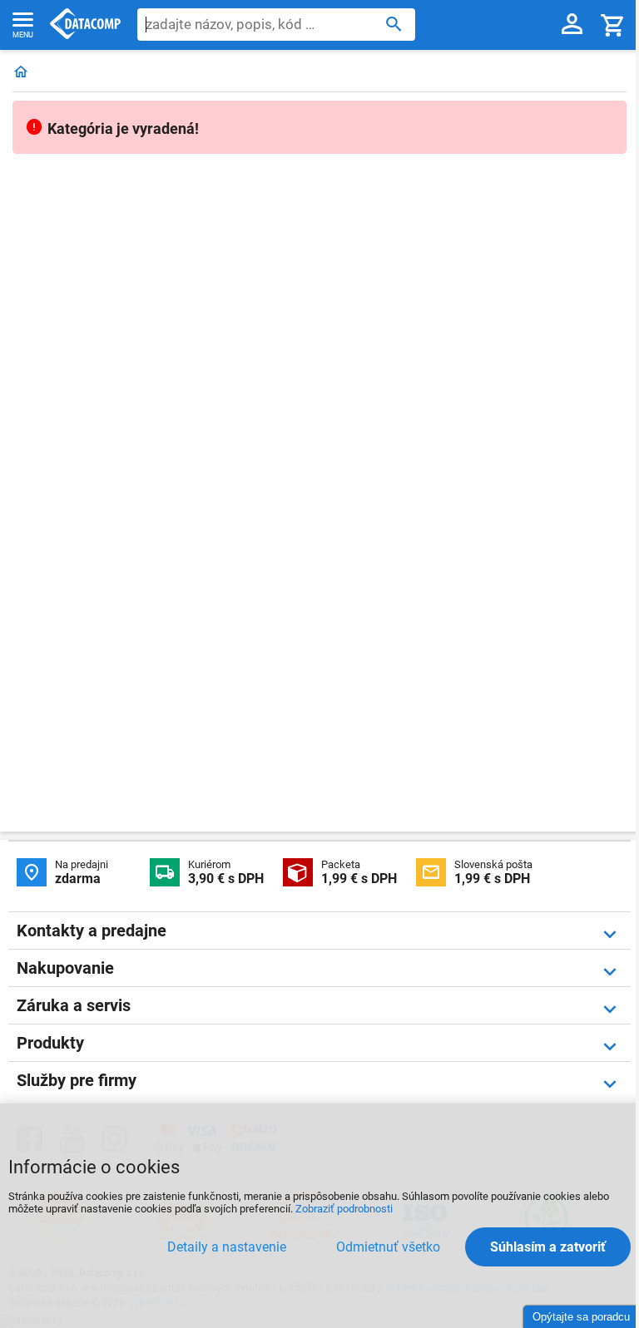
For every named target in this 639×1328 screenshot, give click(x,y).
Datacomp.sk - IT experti (85, 25)
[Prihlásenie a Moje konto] (572, 25)
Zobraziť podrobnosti (344, 1208)
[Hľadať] (394, 23)
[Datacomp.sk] (20, 72)
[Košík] (613, 24)
